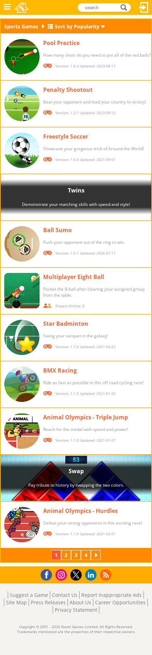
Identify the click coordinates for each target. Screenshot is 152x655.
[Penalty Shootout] (22, 103)
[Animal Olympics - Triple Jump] (22, 431)
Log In (143, 7)
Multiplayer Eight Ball (73, 277)
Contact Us (64, 595)
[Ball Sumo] (22, 244)
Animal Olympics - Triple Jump (85, 417)
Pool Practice (61, 43)
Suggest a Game (29, 595)
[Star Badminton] (22, 337)
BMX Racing (60, 370)
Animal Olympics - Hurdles (80, 511)
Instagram (62, 574)
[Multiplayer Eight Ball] (22, 290)
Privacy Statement (76, 609)
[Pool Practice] (22, 56)
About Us (80, 602)
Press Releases (48, 602)
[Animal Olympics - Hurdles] (22, 524)
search (126, 7)
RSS (106, 575)
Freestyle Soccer (65, 136)
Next (96, 555)
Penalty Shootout (68, 90)
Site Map (16, 602)
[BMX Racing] (22, 384)
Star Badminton (65, 324)
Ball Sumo (57, 230)
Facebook (48, 574)
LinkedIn (92, 575)
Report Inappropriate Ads (111, 595)
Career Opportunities (120, 602)
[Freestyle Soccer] (22, 150)
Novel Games (21, 7)
